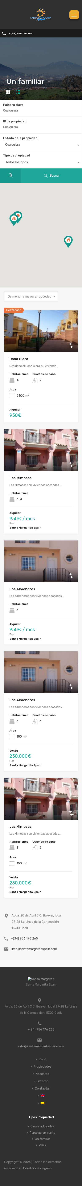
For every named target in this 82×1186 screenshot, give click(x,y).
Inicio (42, 1059)
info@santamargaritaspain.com (34, 949)
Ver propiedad (41, 344)
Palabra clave (13, 105)
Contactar (42, 1088)
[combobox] (41, 146)
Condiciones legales (37, 1168)
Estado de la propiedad (20, 138)
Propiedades (42, 1066)
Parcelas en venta (42, 1133)
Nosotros (42, 1074)
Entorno (42, 1081)
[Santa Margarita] (41, 23)
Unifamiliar (42, 1139)
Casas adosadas (42, 1126)
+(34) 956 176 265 (20, 33)
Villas (42, 1145)
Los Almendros (22, 589)
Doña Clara (18, 359)
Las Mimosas (20, 478)
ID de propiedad (14, 121)
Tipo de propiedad (16, 155)
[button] (18, 225)
